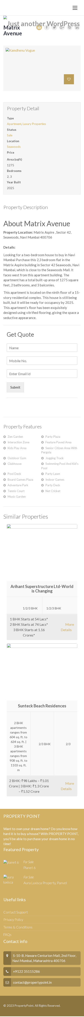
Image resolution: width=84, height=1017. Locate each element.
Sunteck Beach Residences (42, 705)
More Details (67, 627)
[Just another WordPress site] (42, 23)
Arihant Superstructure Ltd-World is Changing (42, 588)
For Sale (28, 862)
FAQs (7, 934)
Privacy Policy (13, 920)
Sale (9, 135)
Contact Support (15, 912)
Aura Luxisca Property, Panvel (45, 883)
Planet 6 (29, 868)
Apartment (14, 124)
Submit (15, 387)
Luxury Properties (34, 124)
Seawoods (14, 146)
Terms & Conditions (17, 927)
